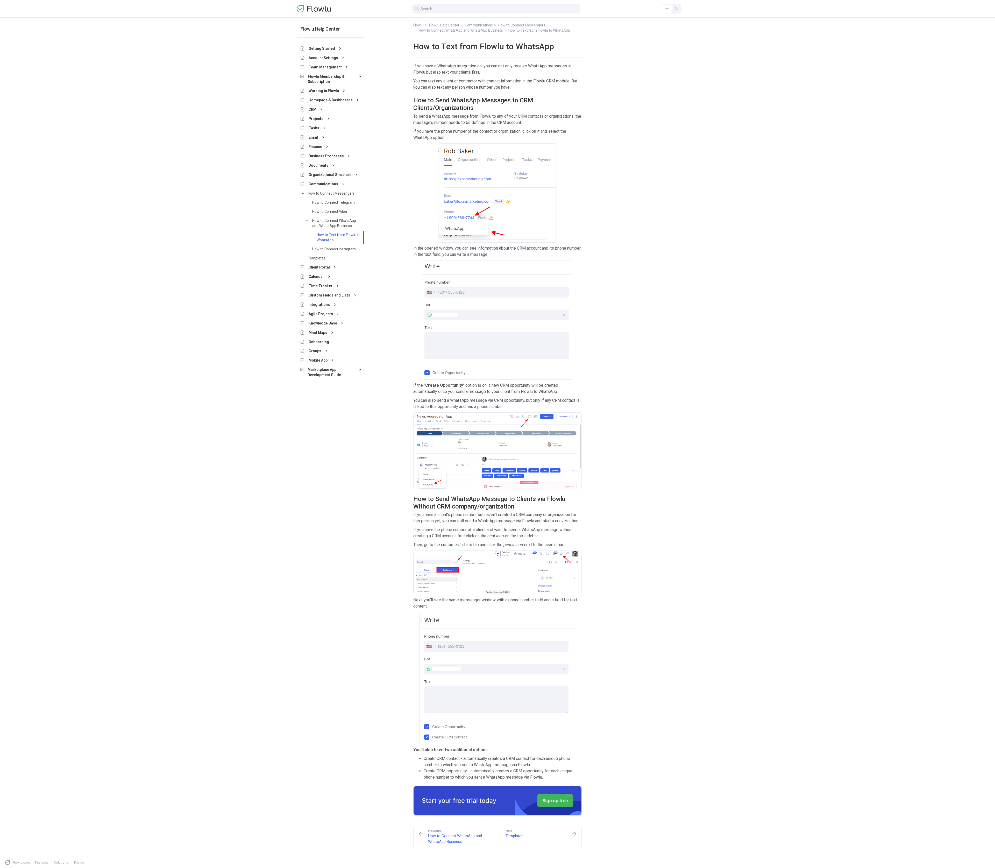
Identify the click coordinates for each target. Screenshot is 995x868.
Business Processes (326, 156)
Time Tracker (320, 286)
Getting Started (322, 48)
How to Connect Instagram (334, 249)
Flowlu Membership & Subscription (326, 79)
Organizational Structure (330, 175)
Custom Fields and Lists (329, 295)
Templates (316, 258)
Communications (323, 184)
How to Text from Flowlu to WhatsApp (338, 237)
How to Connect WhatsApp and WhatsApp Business (334, 223)
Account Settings (323, 58)
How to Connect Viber (329, 211)
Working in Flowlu (324, 91)
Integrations (319, 304)
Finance (315, 147)
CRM (312, 109)
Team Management (325, 67)
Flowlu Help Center (320, 29)
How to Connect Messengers (331, 193)
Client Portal (319, 267)
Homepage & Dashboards (331, 100)
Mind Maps (318, 332)
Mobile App (318, 360)
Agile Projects (321, 314)
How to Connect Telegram (333, 202)
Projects (316, 119)
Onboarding (319, 342)
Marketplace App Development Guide (324, 372)
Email (313, 137)
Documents (318, 165)
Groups (315, 351)
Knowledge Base (323, 323)
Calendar (316, 276)
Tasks (314, 128)
